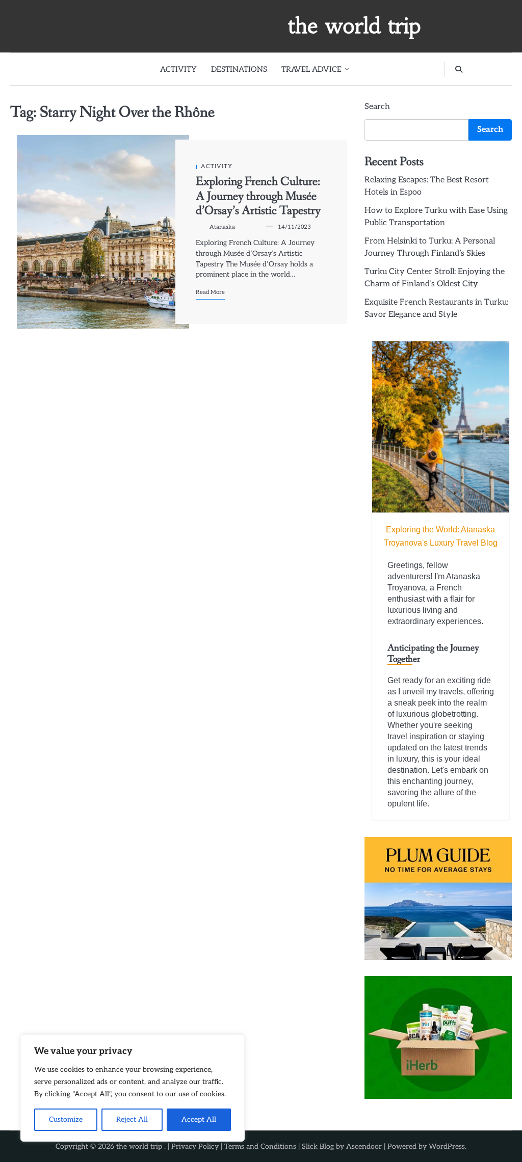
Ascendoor (364, 1146)
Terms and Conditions (260, 1146)
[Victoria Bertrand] (440, 426)
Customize (66, 1119)
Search (377, 107)
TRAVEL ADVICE (311, 69)
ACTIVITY (178, 69)
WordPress (447, 1146)
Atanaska (222, 227)
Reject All (132, 1119)
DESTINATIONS (239, 69)
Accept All (198, 1119)
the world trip (354, 26)
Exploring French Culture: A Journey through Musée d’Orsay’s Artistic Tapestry (258, 196)
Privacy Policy (195, 1146)
